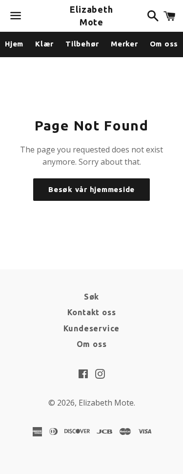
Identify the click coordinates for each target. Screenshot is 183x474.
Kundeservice (91, 328)
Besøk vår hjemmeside (91, 189)
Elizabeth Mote (91, 15)
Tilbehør (82, 44)
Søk (91, 296)
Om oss (92, 344)
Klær (44, 44)
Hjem (14, 44)
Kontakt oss (91, 312)
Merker (124, 44)
